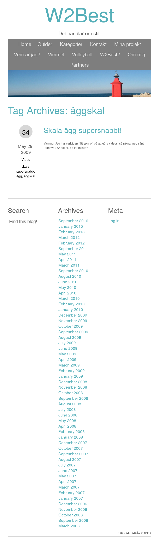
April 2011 (67, 259)
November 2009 (72, 320)
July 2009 (67, 342)
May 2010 (67, 287)
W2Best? (110, 54)
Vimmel (56, 54)
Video (26, 159)
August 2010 (69, 276)
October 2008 (70, 392)
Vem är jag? (27, 54)
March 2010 (69, 298)
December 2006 (72, 503)
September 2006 (73, 520)
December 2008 (72, 381)
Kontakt (98, 43)
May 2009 (67, 353)
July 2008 (67, 409)
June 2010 (67, 281)
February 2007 (71, 492)
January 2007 (70, 498)
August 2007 (69, 459)
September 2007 (73, 453)
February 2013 (71, 231)
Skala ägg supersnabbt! (83, 130)
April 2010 (67, 292)
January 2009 (70, 376)
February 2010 (71, 303)
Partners (79, 64)
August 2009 (69, 337)
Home (24, 43)
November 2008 (72, 387)
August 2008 (69, 403)
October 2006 (70, 514)
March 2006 (69, 525)
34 (26, 131)
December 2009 (72, 315)
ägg (19, 176)
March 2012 (69, 237)
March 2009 (69, 365)
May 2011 (67, 253)
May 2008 (67, 420)
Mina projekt (127, 43)
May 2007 (67, 475)
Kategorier (71, 43)
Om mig (136, 54)
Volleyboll (82, 54)
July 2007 (67, 464)
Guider (44, 43)
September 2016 (73, 220)
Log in (113, 220)
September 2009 (73, 331)
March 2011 (69, 265)
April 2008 (67, 426)
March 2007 (69, 487)
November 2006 (72, 509)
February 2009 (71, 370)
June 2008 (67, 415)
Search (18, 210)
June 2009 (67, 348)
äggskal (29, 176)
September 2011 (73, 248)
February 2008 (71, 431)
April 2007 (67, 481)
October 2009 (70, 326)
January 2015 (70, 226)
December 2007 (72, 442)
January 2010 (70, 309)
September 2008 (73, 398)
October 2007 (70, 448)
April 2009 (67, 359)
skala (25, 166)
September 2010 (73, 270)
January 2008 (70, 437)
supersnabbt (25, 171)
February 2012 (71, 243)
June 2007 (67, 470)
